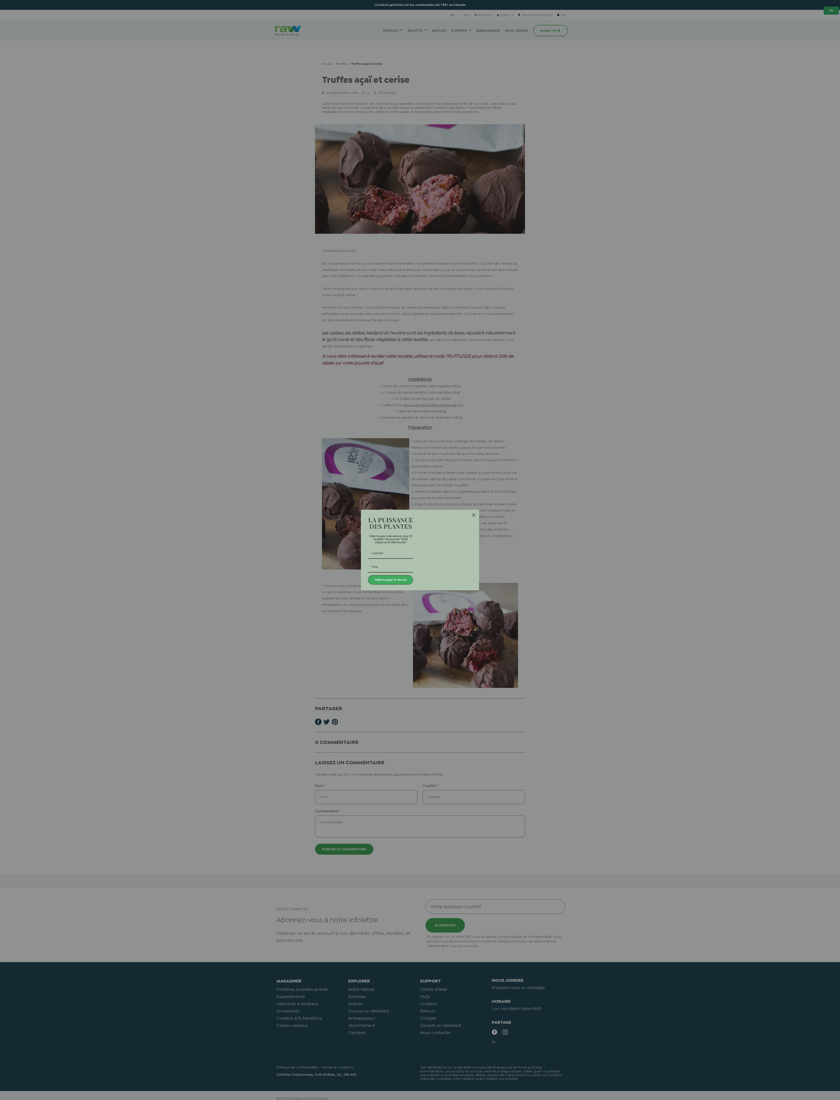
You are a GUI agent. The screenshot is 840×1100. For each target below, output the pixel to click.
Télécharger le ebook (390, 580)
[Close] (474, 515)
